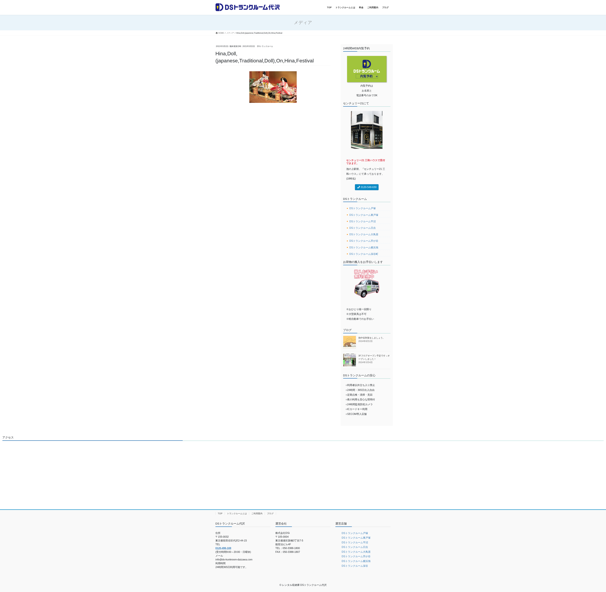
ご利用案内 (256, 513)
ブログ (270, 513)
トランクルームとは (237, 513)
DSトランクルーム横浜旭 (363, 247)
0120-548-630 (368, 187)
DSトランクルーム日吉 (362, 228)
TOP (220, 513)
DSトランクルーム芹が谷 (363, 241)
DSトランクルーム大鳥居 (363, 234)
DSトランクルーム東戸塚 (363, 215)
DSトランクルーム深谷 (355, 566)
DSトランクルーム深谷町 (363, 254)
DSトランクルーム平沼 (362, 221)
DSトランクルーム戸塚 (362, 208)
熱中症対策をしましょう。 (371, 338)
